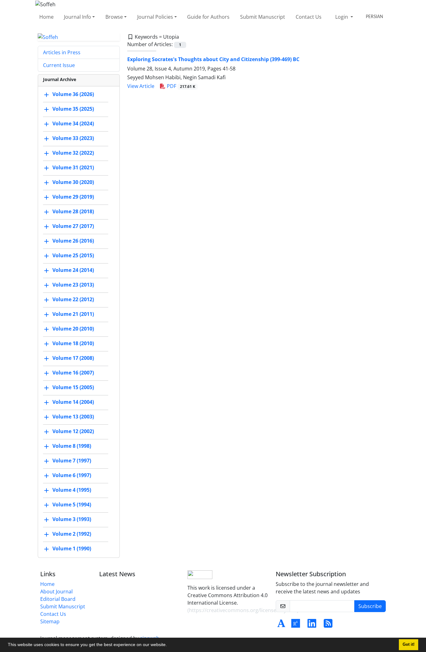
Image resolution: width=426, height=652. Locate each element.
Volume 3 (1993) (71, 519)
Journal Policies (155, 16)
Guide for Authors (208, 16)
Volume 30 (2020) (73, 182)
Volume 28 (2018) (73, 211)
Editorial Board (57, 599)
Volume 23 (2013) (73, 285)
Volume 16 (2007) (73, 372)
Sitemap (50, 621)
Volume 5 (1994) (71, 504)
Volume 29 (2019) (73, 197)
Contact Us (309, 16)
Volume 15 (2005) (73, 387)
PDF (180, 86)
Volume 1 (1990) (71, 548)
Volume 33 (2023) (73, 138)
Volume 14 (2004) (73, 402)
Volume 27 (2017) (73, 226)
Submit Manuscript (262, 16)
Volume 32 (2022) (73, 153)
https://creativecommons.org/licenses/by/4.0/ (243, 610)
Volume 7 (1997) (71, 460)
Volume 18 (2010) (73, 343)
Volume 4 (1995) (71, 490)
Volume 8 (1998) (71, 446)
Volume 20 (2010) (73, 329)
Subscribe (370, 606)
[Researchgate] (295, 625)
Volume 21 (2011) (73, 314)
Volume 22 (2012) (73, 299)
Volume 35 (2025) (73, 109)
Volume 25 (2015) (73, 255)
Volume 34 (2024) (73, 123)
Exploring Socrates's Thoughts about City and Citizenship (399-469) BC (213, 59)
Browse (114, 16)
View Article (140, 86)
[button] (169, 645)
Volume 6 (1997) (71, 475)
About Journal (56, 591)
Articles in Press (61, 52)
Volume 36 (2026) (73, 94)
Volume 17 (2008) (73, 358)
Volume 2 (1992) (71, 534)
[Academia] (281, 625)
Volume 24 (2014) (73, 270)
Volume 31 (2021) (73, 167)
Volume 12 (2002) (73, 431)
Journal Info (77, 16)
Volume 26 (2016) (73, 241)
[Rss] (328, 625)
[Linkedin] (311, 625)
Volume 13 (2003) (73, 416)
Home (46, 16)
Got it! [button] (408, 644)
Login (342, 16)
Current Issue (59, 65)
